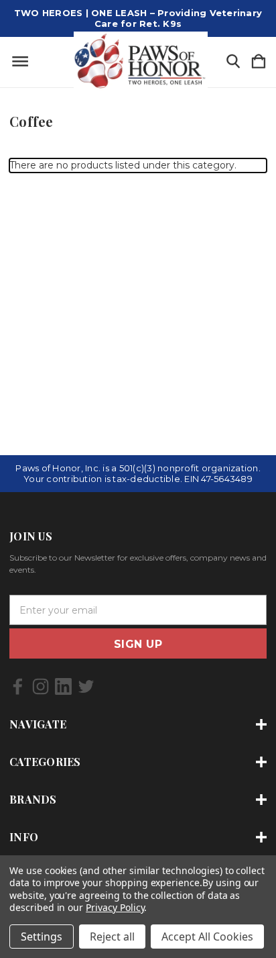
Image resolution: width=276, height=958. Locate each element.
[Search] (233, 62)
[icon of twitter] (86, 686)
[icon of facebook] (17, 686)
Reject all (112, 936)
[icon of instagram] (40, 686)
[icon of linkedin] (63, 686)
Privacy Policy (115, 907)
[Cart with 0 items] (258, 62)
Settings (41, 936)
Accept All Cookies (207, 936)
